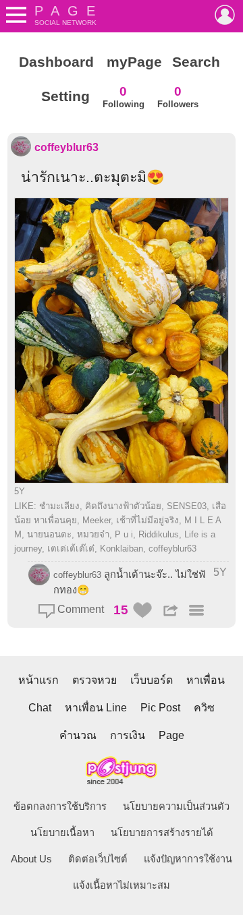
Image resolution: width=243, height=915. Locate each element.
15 (120, 610)
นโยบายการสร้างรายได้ (162, 832)
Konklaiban (121, 548)
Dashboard (56, 62)
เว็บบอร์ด (151, 680)
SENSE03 (187, 506)
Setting (65, 96)
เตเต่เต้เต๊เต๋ (70, 548)
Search (196, 62)
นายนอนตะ (49, 534)
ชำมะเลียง (59, 506)
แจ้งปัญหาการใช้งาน (188, 859)
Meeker (96, 520)
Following (123, 96)
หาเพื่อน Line (96, 707)
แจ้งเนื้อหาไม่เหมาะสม (121, 885)
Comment (79, 609)
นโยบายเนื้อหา (62, 832)
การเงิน (127, 735)
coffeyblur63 (66, 147)
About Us (31, 859)
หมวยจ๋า (93, 534)
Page (171, 735)
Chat (39, 707)
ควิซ (204, 707)
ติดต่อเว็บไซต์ (98, 859)
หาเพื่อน (205, 680)
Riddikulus (158, 534)
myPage (134, 62)
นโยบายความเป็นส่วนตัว (176, 806)
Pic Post (160, 707)
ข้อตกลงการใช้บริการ (60, 806)
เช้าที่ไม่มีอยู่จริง (147, 520)
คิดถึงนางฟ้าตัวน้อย (123, 506)
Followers (177, 96)
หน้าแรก (38, 680)
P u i (124, 534)
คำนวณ (78, 735)
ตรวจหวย (94, 680)
